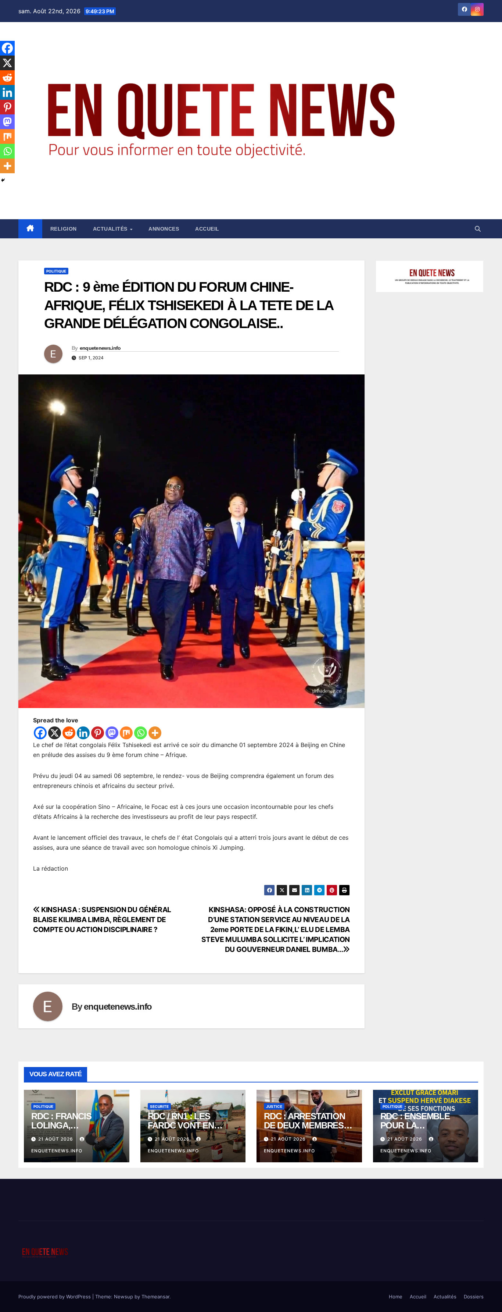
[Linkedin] (83, 732)
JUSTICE (274, 1106)
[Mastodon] (111, 732)
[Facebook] (40, 732)
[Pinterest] (97, 732)
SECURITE (159, 1106)
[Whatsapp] (140, 732)
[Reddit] (68, 732)
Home (395, 1296)
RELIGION (63, 229)
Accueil (207, 229)
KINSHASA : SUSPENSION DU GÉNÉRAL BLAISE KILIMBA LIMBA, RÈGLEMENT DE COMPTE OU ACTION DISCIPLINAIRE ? (102, 919)
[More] (154, 732)
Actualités (111, 229)
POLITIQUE (56, 271)
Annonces (163, 229)
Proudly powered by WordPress (55, 1296)
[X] (54, 732)
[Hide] (3, 180)
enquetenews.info (100, 348)
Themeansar (155, 1296)
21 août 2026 (56, 1139)
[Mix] (126, 732)
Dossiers (474, 1296)
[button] (478, 228)
